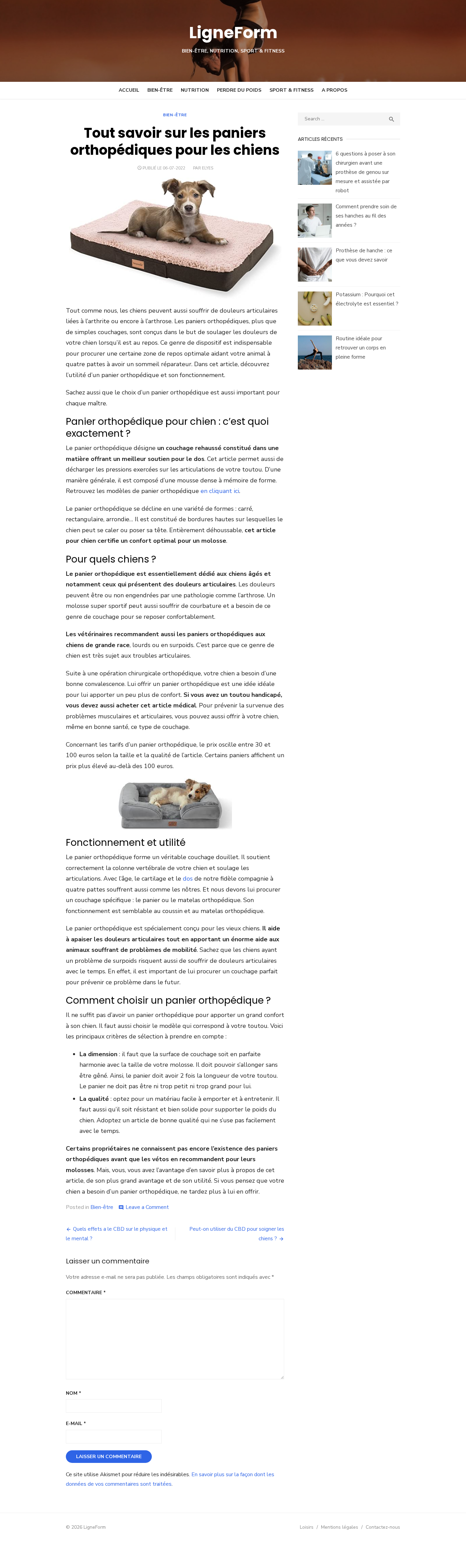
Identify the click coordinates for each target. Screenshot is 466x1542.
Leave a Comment (147, 1207)
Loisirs (307, 1527)
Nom (73, 1393)
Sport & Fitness (292, 90)
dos (188, 878)
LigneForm (233, 32)
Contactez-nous (383, 1527)
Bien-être (160, 90)
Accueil (129, 90)
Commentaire (86, 1292)
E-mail (76, 1423)
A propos (334, 90)
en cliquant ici (220, 491)
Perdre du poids (239, 90)
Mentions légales (339, 1527)
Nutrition (195, 90)
